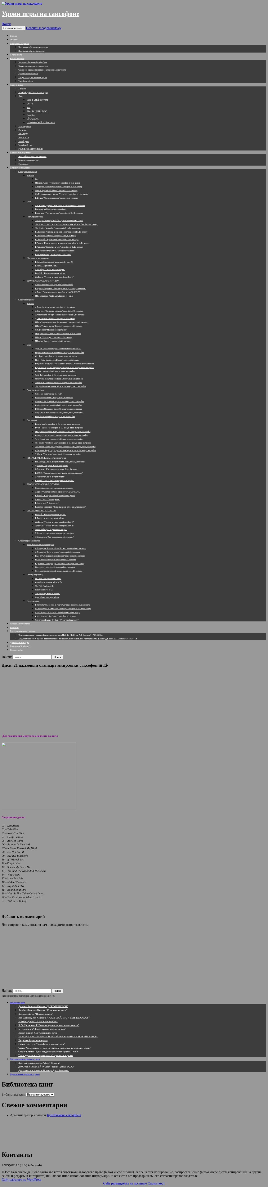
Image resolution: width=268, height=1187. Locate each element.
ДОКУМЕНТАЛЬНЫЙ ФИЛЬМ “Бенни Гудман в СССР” (46, 1066)
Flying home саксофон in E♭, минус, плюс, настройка (57, 360)
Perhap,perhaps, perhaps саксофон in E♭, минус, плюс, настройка (61, 435)
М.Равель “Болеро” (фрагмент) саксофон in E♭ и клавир (57, 183)
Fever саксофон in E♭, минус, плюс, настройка (54, 397)
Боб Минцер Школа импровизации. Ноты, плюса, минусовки (60, 461)
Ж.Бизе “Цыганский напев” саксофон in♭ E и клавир (56, 190)
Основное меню (13, 28)
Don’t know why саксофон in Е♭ (48, 582)
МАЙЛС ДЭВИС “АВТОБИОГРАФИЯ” (38, 1021)
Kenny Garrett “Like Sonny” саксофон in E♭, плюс (55, 616)
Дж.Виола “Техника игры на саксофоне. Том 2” (54, 526)
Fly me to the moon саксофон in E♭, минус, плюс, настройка (59, 352)
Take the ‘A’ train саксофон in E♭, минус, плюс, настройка (58, 382)
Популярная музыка (35, 217)
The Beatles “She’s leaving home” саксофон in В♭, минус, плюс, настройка (65, 446)
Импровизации (33, 601)
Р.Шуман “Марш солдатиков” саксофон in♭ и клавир (56, 198)
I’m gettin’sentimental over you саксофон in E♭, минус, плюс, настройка (64, 364)
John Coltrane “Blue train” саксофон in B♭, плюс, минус (57, 612)
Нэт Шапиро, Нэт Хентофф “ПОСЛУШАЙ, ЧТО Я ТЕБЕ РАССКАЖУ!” (54, 1017)
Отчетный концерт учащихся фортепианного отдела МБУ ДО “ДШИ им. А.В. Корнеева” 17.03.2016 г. (60, 635)
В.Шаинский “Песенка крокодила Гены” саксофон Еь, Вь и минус (61, 232)
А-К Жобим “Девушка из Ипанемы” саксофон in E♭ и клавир (60, 205)
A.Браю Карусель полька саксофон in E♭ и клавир (55, 307)
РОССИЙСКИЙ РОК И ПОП (30, 149)
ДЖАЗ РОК (23, 134)
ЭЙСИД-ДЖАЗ (33, 119)
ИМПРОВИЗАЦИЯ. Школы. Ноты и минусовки (46, 458)
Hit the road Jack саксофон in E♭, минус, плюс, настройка (58, 409)
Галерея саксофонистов (20, 623)
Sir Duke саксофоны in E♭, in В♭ (48, 578)
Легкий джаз (23, 141)
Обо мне (13, 39)
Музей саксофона (25, 81)
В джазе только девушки (21, 152)
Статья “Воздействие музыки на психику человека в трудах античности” (54, 1047)
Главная (13, 35)
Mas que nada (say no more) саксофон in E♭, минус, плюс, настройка (62, 431)
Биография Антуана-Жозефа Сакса (32, 62)
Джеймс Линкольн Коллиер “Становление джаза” (42, 1010)
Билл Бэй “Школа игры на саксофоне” (50, 273)
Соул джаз (22, 130)
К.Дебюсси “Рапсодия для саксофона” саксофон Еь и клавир (59, 563)
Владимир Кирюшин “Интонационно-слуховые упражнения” (60, 288)
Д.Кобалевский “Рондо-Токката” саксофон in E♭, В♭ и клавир (60, 315)
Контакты (14, 627)
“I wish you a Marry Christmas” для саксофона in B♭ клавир (59, 220)
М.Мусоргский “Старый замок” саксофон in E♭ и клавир (58, 333)
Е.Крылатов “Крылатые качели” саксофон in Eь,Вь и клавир (59, 247)
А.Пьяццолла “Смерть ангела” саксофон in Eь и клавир (57, 552)
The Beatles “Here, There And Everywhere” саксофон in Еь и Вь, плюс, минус (66, 224)
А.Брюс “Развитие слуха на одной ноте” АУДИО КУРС (57, 292)
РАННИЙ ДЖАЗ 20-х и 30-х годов (33, 92)
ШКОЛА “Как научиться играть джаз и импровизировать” (59, 473)
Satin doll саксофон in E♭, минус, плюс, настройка (55, 375)
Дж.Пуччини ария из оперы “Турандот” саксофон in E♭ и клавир (61, 194)
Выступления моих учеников (22, 631)
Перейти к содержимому (43, 28)
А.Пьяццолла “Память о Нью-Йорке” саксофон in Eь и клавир (60, 548)
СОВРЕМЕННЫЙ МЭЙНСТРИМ (41, 122)
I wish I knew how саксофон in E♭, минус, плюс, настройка (59, 428)
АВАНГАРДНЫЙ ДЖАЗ (37, 111)
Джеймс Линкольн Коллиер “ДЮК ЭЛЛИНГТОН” (43, 1006)
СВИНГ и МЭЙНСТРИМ (37, 100)
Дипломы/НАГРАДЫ (19, 642)
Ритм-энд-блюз (24, 126)
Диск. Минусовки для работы (47, 597)
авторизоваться (76, 924)
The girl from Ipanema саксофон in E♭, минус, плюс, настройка (60, 386)
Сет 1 (37, 179)
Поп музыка (32, 420)
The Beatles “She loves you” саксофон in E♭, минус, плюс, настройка (63, 443)
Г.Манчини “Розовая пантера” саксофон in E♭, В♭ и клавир (59, 213)
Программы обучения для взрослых (33, 47)
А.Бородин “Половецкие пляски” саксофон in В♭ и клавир (58, 186)
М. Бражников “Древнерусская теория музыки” (42, 1028)
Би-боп (30, 104)
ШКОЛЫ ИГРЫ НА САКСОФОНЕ (41, 510)
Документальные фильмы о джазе (25, 1059)
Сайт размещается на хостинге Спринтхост (134, 1183)
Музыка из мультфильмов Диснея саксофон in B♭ (55, 250)
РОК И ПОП (23, 137)
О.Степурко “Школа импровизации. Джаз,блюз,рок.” (57, 469)
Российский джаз (25, 145)
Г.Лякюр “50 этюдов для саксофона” (50, 518)
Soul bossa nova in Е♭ (44, 590)
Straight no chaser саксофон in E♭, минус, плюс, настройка (59, 379)
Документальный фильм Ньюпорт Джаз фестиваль (43, 1070)
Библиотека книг (17, 1002)
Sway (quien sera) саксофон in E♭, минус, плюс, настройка (58, 439)
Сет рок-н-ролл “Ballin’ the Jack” (48, 394)
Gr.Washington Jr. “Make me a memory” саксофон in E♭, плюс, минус (63, 608)
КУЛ (28, 107)
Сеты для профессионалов (29, 541)
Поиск (6, 24)
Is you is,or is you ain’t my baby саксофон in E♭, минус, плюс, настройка (64, 367)
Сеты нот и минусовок (20, 167)
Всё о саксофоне (17, 58)
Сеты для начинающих (27, 171)
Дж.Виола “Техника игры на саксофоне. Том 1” (54, 277)
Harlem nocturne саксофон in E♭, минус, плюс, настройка (58, 405)
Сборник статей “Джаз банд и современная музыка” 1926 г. (48, 1051)
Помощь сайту (16, 649)
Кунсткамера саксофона (28, 73)
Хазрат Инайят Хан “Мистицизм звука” (38, 1032)
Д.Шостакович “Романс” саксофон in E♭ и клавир (55, 318)
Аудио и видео (16, 84)
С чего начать (16, 54)
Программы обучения (19, 43)
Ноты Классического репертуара (40, 544)
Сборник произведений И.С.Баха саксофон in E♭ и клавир (58, 571)
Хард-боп (31, 115)
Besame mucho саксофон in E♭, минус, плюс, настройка (57, 424)
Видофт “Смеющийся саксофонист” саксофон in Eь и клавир (60, 556)
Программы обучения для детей (31, 51)
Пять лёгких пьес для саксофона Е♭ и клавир (53, 254)
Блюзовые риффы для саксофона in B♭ (50, 209)
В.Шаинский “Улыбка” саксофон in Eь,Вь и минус (55, 235)
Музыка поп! (23, 164)
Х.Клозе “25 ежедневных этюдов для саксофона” (55, 533)
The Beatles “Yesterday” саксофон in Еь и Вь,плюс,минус (58, 228)
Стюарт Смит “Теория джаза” (47, 499)
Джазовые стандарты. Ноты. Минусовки (51, 465)
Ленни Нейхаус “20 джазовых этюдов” (51, 529)
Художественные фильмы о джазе (25, 1074)
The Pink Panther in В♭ (44, 586)
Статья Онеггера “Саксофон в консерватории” (41, 1044)
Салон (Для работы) (35, 575)
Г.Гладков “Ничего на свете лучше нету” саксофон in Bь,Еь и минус (62, 243)
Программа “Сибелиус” (20, 646)
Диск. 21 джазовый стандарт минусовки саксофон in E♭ (58, 348)
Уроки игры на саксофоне (40, 13)
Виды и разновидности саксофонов (33, 66)
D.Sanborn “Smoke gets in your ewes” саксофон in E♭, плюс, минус (62, 605)
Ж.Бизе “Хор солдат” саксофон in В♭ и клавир (53, 337)
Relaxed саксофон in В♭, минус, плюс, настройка (55, 416)
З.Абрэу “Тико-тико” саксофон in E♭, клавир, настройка (58, 454)
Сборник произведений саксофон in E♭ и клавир (55, 567)
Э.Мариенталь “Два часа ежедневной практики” (54, 537)
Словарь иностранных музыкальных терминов (54, 284)
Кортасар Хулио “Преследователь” (35, 1013)
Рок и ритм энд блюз (35, 390)
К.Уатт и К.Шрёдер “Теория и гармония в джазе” (55, 495)
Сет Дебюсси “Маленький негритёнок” (51, 330)
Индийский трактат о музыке (33, 1040)
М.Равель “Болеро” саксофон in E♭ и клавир (53, 341)
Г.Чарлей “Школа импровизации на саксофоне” (54, 480)
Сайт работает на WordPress (21, 1179)
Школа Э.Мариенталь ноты (46, 266)
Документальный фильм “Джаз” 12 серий (39, 1062)
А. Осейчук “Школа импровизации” (50, 269)
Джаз (20, 96)
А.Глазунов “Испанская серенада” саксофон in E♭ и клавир (59, 311)
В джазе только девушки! (28, 160)
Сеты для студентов (26, 299)
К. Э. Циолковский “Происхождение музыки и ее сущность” (48, 1025)
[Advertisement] (134, 700)
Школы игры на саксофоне (38, 258)
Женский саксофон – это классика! (32, 156)
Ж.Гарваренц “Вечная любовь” (47, 593)
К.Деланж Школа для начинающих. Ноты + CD (54, 262)
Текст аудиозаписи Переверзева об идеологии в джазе (45, 1055)
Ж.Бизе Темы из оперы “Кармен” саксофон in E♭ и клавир (58, 326)
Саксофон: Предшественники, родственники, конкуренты (42, 70)
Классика (22, 88)
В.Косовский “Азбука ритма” (47, 503)
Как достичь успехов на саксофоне (32, 77)
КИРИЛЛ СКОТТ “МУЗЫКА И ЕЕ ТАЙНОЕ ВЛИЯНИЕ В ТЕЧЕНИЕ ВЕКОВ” (58, 1036)
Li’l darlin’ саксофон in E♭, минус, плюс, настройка (56, 356)
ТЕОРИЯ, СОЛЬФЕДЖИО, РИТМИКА (43, 281)
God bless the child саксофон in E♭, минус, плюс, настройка (59, 401)
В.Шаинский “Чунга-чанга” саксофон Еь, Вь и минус (57, 239)
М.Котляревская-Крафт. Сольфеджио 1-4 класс (54, 296)
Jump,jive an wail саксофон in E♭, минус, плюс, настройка (58, 413)
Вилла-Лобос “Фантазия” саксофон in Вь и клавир (55, 559)
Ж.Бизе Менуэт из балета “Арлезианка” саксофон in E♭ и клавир (61, 322)
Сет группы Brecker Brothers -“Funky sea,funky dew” (57, 620)
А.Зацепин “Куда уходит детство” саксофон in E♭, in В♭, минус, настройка (65, 450)
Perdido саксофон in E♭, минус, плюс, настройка (55, 371)
